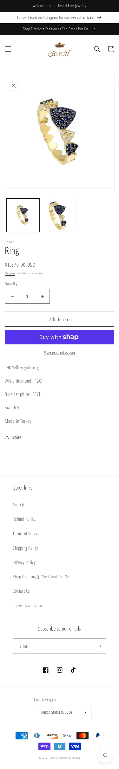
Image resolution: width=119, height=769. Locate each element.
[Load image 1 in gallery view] (23, 215)
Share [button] (17, 437)
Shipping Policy (25, 548)
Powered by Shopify (69, 757)
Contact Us (21, 591)
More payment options (59, 352)
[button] (8, 49)
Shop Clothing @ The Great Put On (41, 577)
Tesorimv (53, 757)
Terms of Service (27, 534)
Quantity (11, 283)
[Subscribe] (99, 645)
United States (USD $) (56, 712)
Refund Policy (24, 519)
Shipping (10, 273)
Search (18, 505)
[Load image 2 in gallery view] (59, 215)
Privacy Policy (24, 562)
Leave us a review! (28, 606)
